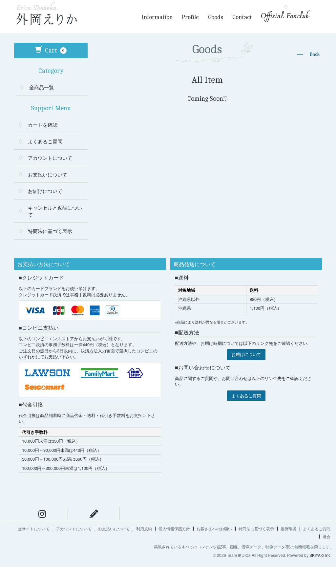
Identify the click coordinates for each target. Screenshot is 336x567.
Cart (54, 50)
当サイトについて (34, 528)
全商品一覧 (41, 87)
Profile (190, 17)
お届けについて (45, 190)
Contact (242, 17)
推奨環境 (288, 528)
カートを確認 (42, 124)
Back (315, 54)
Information (157, 17)
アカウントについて (50, 157)
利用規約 (144, 528)
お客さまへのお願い (214, 528)
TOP (328, 502)
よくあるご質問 (45, 141)
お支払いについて (47, 174)
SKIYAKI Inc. (320, 555)
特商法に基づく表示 (50, 230)
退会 (326, 536)
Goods (215, 17)
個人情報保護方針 (174, 528)
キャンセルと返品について (55, 211)
